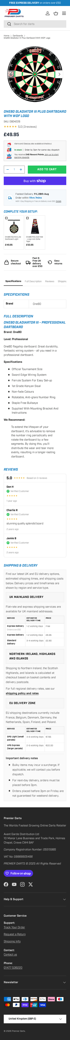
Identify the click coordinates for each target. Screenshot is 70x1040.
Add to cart (47, 169)
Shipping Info (12, 941)
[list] (35, 74)
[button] (56, 13)
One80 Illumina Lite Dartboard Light (13, 238)
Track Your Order (14, 927)
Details (58, 201)
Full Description (33, 281)
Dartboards (18, 35)
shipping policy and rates (22, 693)
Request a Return (15, 934)
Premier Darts (18, 1031)
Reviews (49, 281)
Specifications (13, 281)
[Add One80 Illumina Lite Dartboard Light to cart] (14, 226)
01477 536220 (13, 967)
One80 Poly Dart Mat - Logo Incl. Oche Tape (34, 239)
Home (6, 35)
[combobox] (35, 24)
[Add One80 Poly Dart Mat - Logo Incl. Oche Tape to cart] (35, 226)
